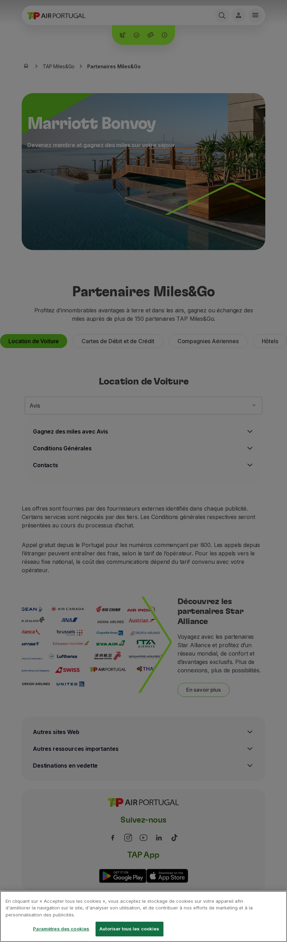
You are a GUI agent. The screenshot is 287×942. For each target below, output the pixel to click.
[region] (143, 916)
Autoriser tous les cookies (129, 928)
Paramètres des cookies (61, 928)
